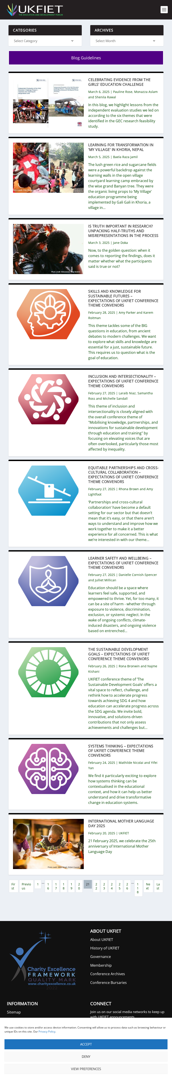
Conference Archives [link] (107, 973)
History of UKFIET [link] (104, 948)
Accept (86, 1044)
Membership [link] (101, 965)
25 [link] (119, 886)
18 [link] (63, 886)
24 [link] (112, 886)
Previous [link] (26, 886)
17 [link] (56, 886)
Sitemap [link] (14, 1012)
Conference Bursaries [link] (108, 982)
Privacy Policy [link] (47, 1031)
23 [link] (104, 886)
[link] (34, 9)
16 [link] (48, 886)
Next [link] (148, 886)
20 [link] (79, 886)
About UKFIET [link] (101, 939)
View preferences (86, 1069)
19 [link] (71, 886)
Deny (86, 1056)
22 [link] (96, 886)
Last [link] (158, 886)
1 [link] (38, 884)
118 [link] (138, 888)
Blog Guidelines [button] (86, 57)
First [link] (13, 886)
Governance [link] (100, 956)
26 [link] (127, 886)
